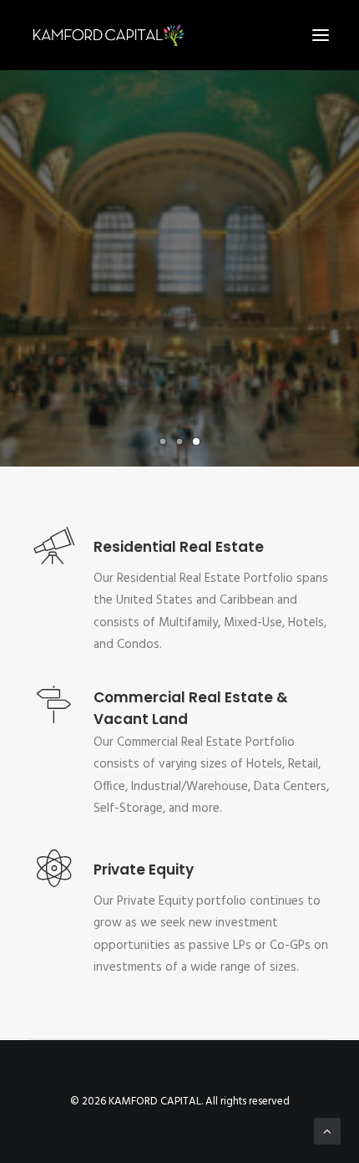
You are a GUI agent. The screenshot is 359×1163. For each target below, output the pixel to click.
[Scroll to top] (327, 1131)
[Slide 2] (179, 441)
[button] (320, 35)
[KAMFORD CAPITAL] (108, 35)
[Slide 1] (162, 441)
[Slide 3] (196, 441)
